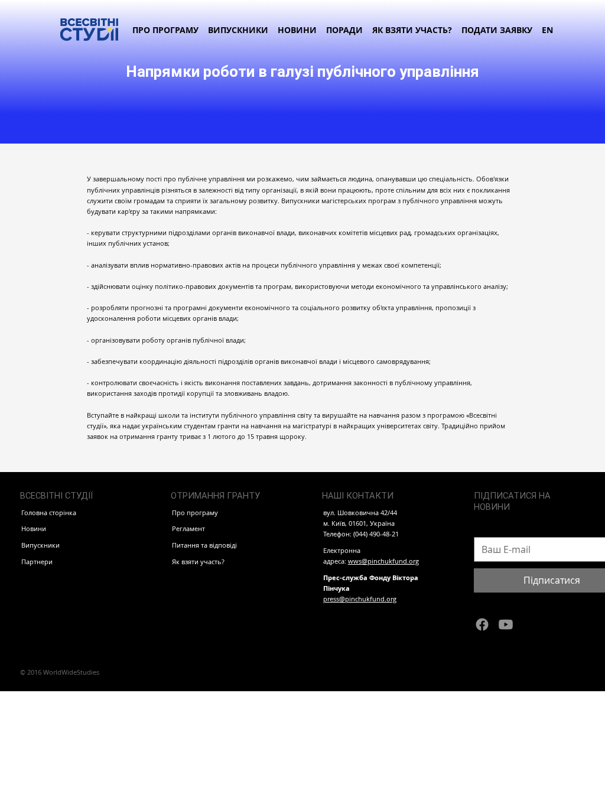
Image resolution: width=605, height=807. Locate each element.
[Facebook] (482, 624)
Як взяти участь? (198, 561)
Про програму (195, 512)
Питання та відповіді (204, 545)
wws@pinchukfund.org (383, 561)
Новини (33, 528)
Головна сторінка (48, 512)
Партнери (37, 561)
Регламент (188, 528)
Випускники (40, 545)
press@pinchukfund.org (359, 598)
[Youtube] (505, 624)
